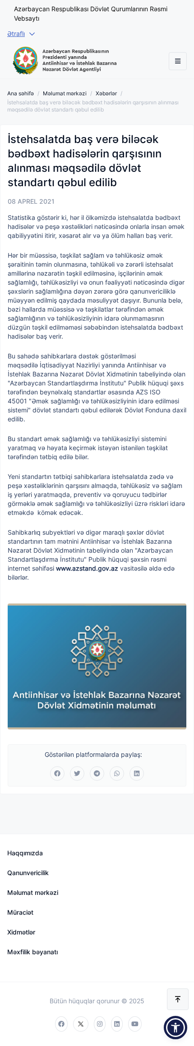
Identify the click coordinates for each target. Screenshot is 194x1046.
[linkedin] (117, 1024)
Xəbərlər (106, 93)
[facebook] (61, 1024)
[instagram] (100, 1024)
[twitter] (80, 1024)
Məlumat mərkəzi (65, 93)
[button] (175, 1027)
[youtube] (135, 1024)
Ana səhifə (20, 93)
